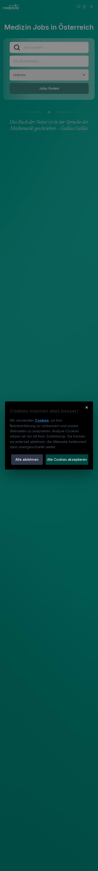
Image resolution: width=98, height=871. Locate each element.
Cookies (42, 420)
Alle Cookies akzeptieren (67, 459)
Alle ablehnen (27, 459)
